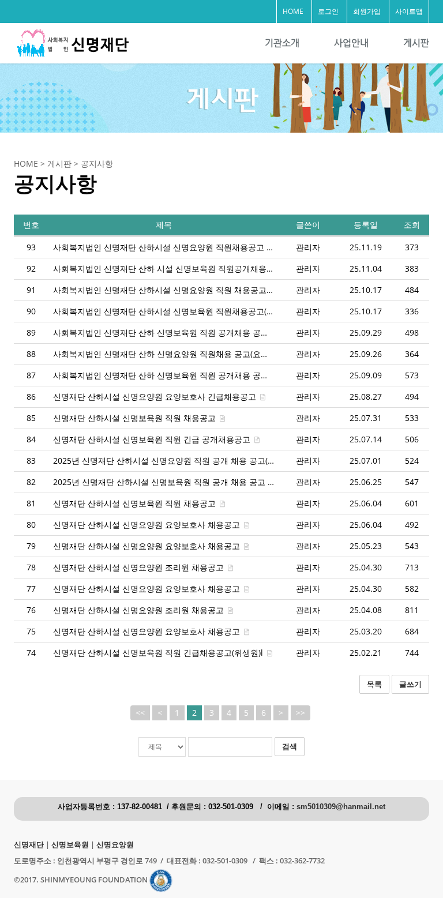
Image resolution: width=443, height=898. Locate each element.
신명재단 (29, 845)
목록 (374, 684)
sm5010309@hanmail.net (340, 807)
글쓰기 (410, 684)
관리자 (308, 247)
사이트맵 (409, 11)
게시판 (416, 42)
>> (300, 712)
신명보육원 (70, 845)
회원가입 (367, 11)
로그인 (328, 11)
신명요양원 (115, 845)
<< (140, 712)
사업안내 (351, 42)
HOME (293, 11)
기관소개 (282, 42)
